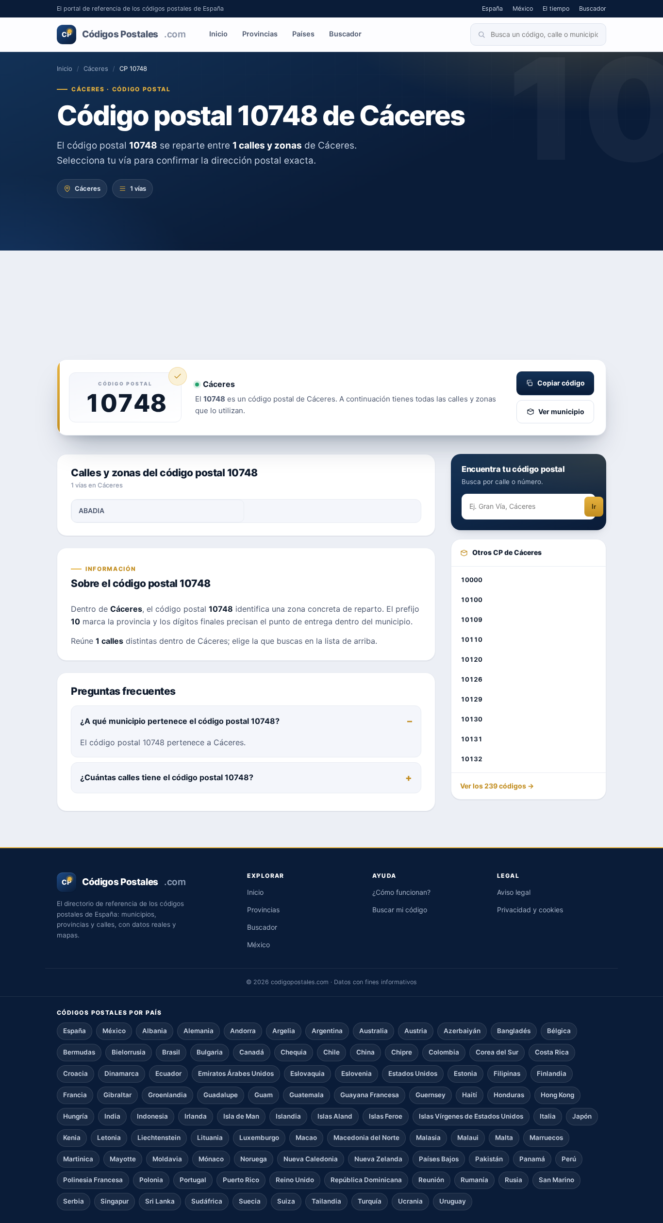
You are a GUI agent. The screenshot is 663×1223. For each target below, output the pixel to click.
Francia (75, 1095)
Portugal (193, 1180)
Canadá (251, 1052)
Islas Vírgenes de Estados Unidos (471, 1116)
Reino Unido (295, 1180)
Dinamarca (121, 1073)
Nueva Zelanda (378, 1159)
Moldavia (167, 1159)
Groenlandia (167, 1095)
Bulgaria (210, 1052)
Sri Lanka (160, 1201)
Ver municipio (561, 411)
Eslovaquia (307, 1073)
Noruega (253, 1159)
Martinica (78, 1159)
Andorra (243, 1031)
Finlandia (551, 1073)
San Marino (556, 1180)
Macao (306, 1137)
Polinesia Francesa (93, 1180)
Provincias (260, 34)
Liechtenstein (159, 1137)
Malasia (428, 1137)
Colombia (444, 1052)
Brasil (171, 1052)
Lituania (210, 1137)
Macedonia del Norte (366, 1137)
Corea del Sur (497, 1052)
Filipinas (507, 1073)
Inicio (218, 34)
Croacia (75, 1073)
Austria (415, 1031)
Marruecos (546, 1137)
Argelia (283, 1031)
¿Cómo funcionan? (401, 892)
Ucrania (410, 1201)
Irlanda (195, 1116)
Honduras (509, 1095)
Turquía (369, 1201)
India (112, 1116)
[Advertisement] (331, 286)
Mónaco (211, 1159)
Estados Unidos (412, 1073)
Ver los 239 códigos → (497, 786)
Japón (582, 1116)
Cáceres (95, 68)
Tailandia (326, 1201)
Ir (594, 507)
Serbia (73, 1201)
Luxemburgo (259, 1137)
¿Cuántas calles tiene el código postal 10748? (166, 777)
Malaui (468, 1137)
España (492, 8)
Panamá (532, 1159)
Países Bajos (439, 1159)
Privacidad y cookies (530, 909)
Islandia (288, 1116)
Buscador (592, 8)
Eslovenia (356, 1073)
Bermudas (79, 1052)
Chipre (401, 1052)
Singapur (114, 1201)
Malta (504, 1137)
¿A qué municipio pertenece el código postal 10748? (180, 721)
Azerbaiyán (462, 1031)
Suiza (286, 1201)
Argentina (327, 1031)
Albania (154, 1031)
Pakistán (489, 1159)
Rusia (513, 1180)
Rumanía (474, 1180)
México (523, 8)
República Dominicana (366, 1180)
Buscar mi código (399, 909)
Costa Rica (552, 1052)
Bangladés (513, 1031)
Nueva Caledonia (310, 1159)
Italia (548, 1116)
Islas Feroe (385, 1116)
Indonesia (152, 1116)
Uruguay (452, 1201)
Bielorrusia (129, 1052)
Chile (331, 1052)
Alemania (198, 1031)
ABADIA (91, 510)
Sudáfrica (206, 1201)
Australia (373, 1031)
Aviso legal (513, 892)
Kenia (72, 1137)
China (365, 1052)
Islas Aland (334, 1116)
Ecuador (168, 1073)
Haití (469, 1095)
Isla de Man (241, 1116)
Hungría (75, 1116)
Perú (569, 1159)
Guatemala (306, 1095)
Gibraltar (117, 1095)
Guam (263, 1095)
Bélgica (559, 1031)
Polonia (151, 1180)
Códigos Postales (123, 34)
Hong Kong (557, 1095)
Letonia (109, 1137)
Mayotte (123, 1159)
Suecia (250, 1201)
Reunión (431, 1180)
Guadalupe (220, 1095)
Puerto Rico (241, 1180)
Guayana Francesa (369, 1095)
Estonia (465, 1073)
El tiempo (556, 8)
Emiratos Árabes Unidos (236, 1073)
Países (303, 34)
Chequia (294, 1052)
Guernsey (430, 1095)
